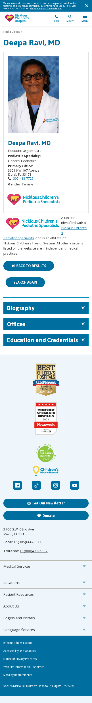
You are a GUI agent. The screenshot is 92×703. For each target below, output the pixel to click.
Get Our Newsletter (48, 503)
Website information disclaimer (46, 8)
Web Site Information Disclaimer (23, 667)
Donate (48, 516)
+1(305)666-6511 (28, 542)
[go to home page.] (24, 19)
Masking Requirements (17, 675)
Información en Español (18, 643)
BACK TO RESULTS (30, 266)
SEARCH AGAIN (25, 282)
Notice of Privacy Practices (20, 659)
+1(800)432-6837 (34, 551)
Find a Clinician (12, 32)
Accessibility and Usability (19, 651)
